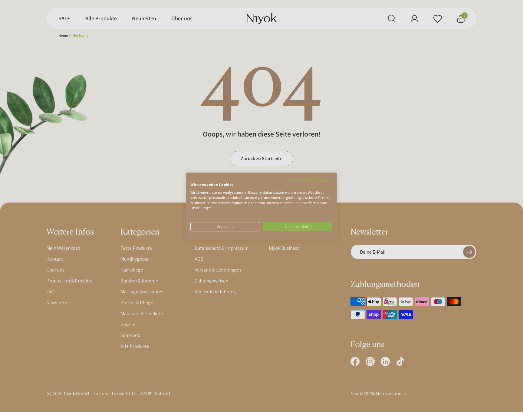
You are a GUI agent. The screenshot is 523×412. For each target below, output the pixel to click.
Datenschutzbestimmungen (309, 180)
